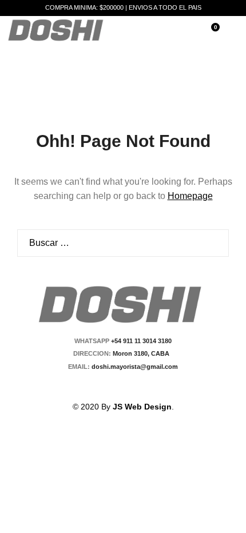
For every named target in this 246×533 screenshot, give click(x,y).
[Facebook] (110, 386)
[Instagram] (130, 386)
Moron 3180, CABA (143, 353)
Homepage (190, 196)
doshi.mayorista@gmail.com (134, 366)
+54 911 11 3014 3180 (141, 340)
